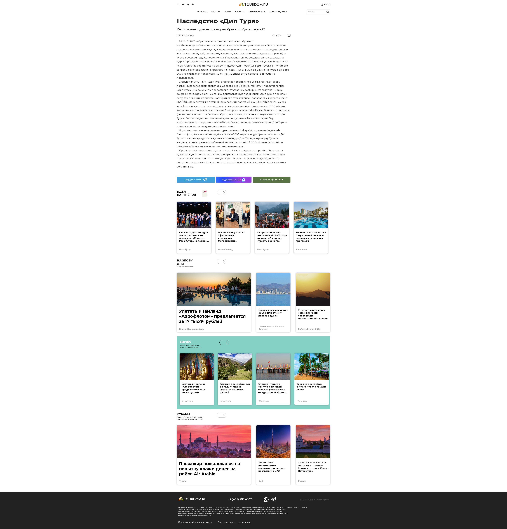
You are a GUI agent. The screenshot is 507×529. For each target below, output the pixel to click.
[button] (219, 192)
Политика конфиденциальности (195, 522)
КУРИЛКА (240, 12)
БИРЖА (227, 12)
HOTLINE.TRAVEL (257, 12)
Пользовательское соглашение (234, 522)
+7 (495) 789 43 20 (240, 499)
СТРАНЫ (215, 12)
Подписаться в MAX (231, 180)
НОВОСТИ (202, 12)
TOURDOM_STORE (278, 12)
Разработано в (314, 500)
